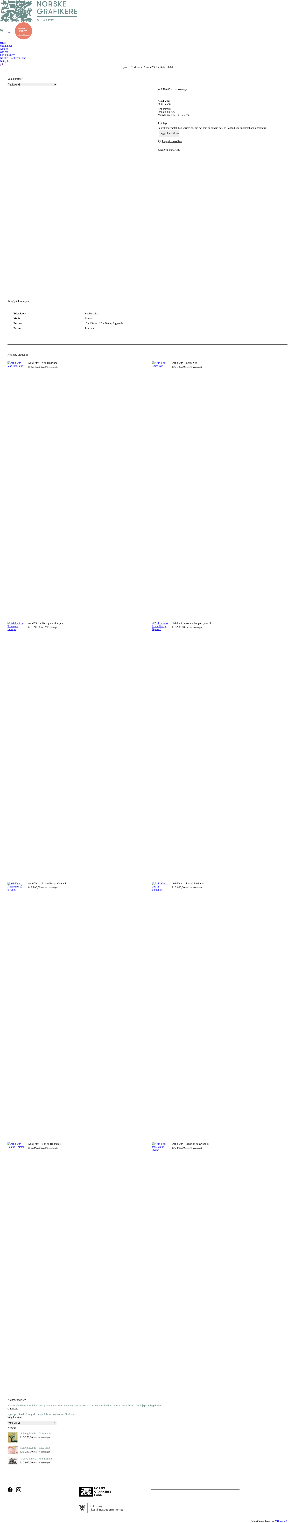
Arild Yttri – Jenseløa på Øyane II (190, 1143)
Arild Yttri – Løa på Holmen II (44, 1143)
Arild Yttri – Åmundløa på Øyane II (191, 623)
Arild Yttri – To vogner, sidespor (45, 623)
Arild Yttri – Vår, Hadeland (43, 362)
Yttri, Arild (174, 149)
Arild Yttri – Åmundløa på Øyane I (47, 883)
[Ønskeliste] (9, 31)
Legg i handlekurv (169, 133)
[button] (170, 141)
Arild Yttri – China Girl (185, 362)
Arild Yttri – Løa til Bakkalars (188, 883)
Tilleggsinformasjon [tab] (18, 301)
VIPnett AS (281, 1521)
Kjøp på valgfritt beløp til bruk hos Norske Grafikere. (42, 1414)
